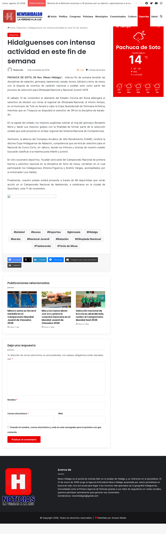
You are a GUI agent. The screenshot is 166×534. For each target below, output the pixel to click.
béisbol (20, 232)
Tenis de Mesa (68, 246)
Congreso (75, 16)
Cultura (132, 16)
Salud (154, 16)
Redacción (18, 70)
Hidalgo (93, 232)
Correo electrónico (18, 413)
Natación (63, 239)
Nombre (12, 399)
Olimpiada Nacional (89, 239)
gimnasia (74, 232)
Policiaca (88, 16)
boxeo (37, 232)
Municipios (101, 16)
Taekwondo (43, 246)
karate (16, 239)
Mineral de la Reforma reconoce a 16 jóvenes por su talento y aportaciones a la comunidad (93, 3)
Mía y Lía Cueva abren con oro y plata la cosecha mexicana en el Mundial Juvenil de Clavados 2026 (56, 317)
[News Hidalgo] (22, 16)
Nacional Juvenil (39, 239)
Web (60, 413)
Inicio (53, 16)
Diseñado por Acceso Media (112, 518)
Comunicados (118, 16)
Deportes (144, 16)
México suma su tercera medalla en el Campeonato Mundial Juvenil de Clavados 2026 (21, 317)
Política (63, 16)
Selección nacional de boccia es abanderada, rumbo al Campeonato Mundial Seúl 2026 (90, 315)
